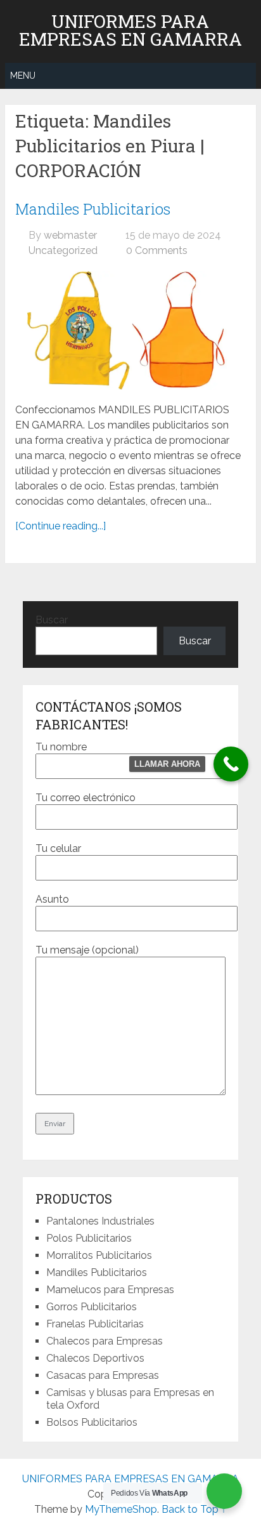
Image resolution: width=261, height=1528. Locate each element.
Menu (22, 75)
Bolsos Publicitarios (91, 1422)
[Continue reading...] (60, 526)
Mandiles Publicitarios (92, 209)
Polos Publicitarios (89, 1238)
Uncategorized (63, 250)
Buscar (51, 620)
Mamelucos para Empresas (110, 1290)
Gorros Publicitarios (91, 1307)
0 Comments (157, 250)
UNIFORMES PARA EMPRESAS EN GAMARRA (130, 30)
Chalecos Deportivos (95, 1358)
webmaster (70, 235)
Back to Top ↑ (194, 1509)
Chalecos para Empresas (104, 1341)
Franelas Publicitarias (95, 1324)
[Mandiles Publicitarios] (130, 330)
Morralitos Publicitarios (99, 1255)
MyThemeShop (121, 1509)
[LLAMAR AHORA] (230, 764)
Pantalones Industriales (100, 1221)
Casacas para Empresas (102, 1375)
